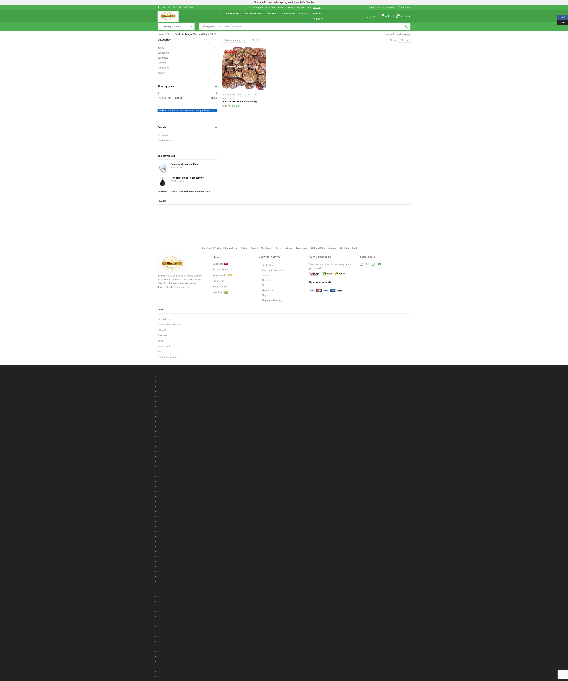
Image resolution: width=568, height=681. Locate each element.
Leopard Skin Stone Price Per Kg (239, 101)
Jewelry (316, 13)
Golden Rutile (318, 248)
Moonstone (302, 248)
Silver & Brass (165, 616)
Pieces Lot (163, 431)
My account (268, 290)
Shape (161, 441)
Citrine (244, 248)
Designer (162, 651)
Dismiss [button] (310, 2)
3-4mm (161, 391)
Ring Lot (162, 656)
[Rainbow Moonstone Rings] (163, 168)
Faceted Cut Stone (167, 471)
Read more (297, 7)
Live (218, 13)
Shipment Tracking (272, 300)
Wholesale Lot (253, 13)
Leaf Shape (164, 451)
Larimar (288, 248)
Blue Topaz (266, 248)
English (374, 7)
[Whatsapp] (373, 264)
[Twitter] (169, 7)
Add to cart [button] (243, 69)
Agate (355, 248)
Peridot (218, 248)
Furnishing (163, 67)
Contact (266, 275)
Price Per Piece (165, 531)
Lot (159, 636)
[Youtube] (164, 7)
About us (266, 280)
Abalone (332, 248)
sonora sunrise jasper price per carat (190, 191)
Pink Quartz (164, 516)
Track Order (404, 7)
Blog (264, 295)
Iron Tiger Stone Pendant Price (187, 177)
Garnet (254, 248)
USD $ (561, 17)
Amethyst (207, 248)
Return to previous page (398, 34)
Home (161, 34)
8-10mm (162, 401)
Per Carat (162, 416)
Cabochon (226, 95)
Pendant (162, 631)
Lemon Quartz (165, 506)
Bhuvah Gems (165, 140)
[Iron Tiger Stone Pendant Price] (163, 181)
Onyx (278, 248)
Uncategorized (165, 676)
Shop (169, 34)
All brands (163, 135)
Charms (162, 621)
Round (161, 396)
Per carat (162, 476)
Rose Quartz (164, 521)
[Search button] (407, 26)
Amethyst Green (166, 486)
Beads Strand (165, 381)
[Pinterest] (367, 264)
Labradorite (231, 248)
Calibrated (288, 13)
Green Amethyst (166, 556)
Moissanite (163, 591)
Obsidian (345, 248)
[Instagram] (174, 7)
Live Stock (251, 95)
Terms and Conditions (273, 270)
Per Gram (162, 421)
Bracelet (162, 606)
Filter (214, 98)
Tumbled (318, 19)
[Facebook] (159, 7)
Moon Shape (164, 456)
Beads (302, 13)
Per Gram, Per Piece (168, 641)
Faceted (271, 13)
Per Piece (162, 426)
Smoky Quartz (165, 526)
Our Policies (268, 265)
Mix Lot (161, 586)
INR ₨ (561, 22)
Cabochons (232, 13)
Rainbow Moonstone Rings (185, 164)
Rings (160, 646)
